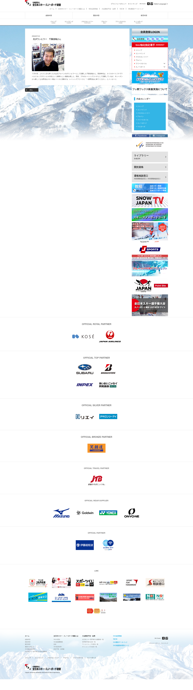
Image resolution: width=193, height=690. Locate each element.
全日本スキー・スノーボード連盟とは (71, 9)
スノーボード (138, 21)
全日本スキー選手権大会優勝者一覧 (93, 639)
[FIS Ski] (150, 144)
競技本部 (96, 15)
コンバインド (69, 21)
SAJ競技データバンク (136, 9)
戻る (31, 90)
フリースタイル (120, 21)
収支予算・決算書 (59, 649)
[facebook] (148, 3)
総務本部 (49, 15)
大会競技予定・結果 (109, 9)
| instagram (160, 136)
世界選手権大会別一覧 (89, 642)
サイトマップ (132, 4)
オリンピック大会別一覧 (89, 647)
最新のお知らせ (29, 647)
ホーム (52, 9)
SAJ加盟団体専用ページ (121, 645)
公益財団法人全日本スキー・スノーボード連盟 (43, 667)
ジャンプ (53, 21)
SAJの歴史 (57, 639)
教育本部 (144, 15)
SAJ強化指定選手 (30, 649)
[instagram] (151, 3)
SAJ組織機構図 (58, 642)
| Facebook (141, 136)
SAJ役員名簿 (57, 647)
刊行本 (122, 9)
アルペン (104, 21)
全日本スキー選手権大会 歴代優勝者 (36, 651)
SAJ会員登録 (93, 9)
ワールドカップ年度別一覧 (90, 644)
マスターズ (141, 126)
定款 (55, 644)
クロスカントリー (87, 21)
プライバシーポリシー (118, 4)
